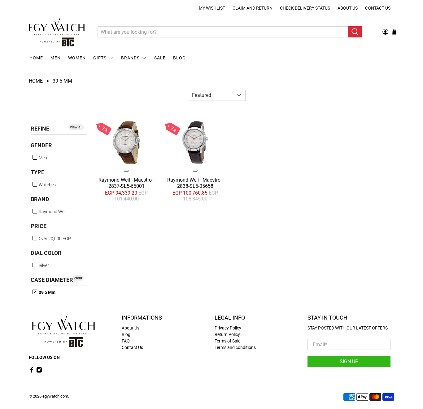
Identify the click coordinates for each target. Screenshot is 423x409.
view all (76, 127)
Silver (43, 265)
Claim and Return (253, 8)
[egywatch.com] (57, 31)
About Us (348, 8)
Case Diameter (52, 280)
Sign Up (349, 361)
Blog (179, 57)
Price (38, 226)
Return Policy (227, 334)
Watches (47, 184)
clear (78, 278)
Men (55, 57)
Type (37, 172)
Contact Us (377, 8)
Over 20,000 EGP (54, 238)
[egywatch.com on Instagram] (39, 371)
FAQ (126, 340)
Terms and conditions (235, 347)
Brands (130, 57)
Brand (40, 199)
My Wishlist (212, 8)
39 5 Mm (62, 81)
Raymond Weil (52, 211)
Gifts (100, 57)
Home (36, 57)
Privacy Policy (228, 327)
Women (77, 57)
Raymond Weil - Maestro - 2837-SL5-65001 (126, 183)
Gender (41, 145)
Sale (160, 57)
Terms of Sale (227, 340)
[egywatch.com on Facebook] (32, 371)
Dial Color (46, 253)
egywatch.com (55, 396)
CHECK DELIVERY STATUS (305, 8)
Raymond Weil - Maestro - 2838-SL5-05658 (195, 183)
